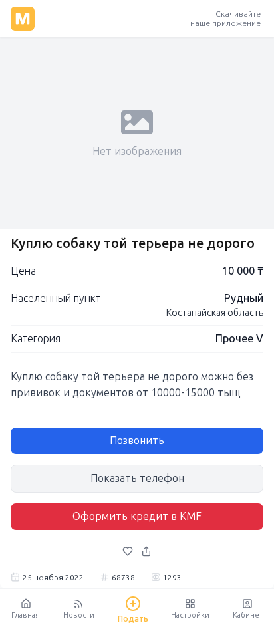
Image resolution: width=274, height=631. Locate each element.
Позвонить (137, 440)
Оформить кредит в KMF (137, 516)
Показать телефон (137, 478)
